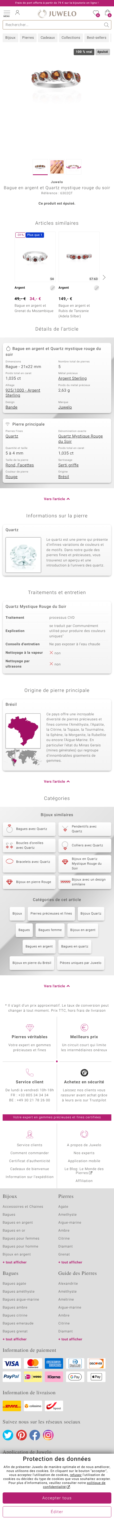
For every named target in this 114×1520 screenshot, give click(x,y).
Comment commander (29, 1153)
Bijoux (10, 37)
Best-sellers (97, 37)
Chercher (106, 24)
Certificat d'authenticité (29, 1161)
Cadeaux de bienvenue (29, 1169)
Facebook (34, 1435)
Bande (11, 407)
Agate (63, 1206)
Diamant (65, 1246)
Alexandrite (68, 1283)
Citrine (64, 1238)
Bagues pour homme (20, 1246)
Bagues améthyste (19, 1291)
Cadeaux (48, 37)
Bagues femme (50, 930)
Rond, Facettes (20, 465)
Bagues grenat (15, 1331)
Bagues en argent (39, 946)
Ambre (64, 1230)
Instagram (48, 1435)
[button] (6, 13)
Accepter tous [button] (57, 1498)
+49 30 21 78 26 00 (33, 1100)
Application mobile (84, 1161)
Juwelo (65, 407)
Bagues (24, 930)
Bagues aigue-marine (21, 1299)
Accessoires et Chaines (23, 1206)
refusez (76, 1475)
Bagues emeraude (18, 1323)
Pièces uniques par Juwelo (81, 963)
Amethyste (67, 1214)
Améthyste (67, 1291)
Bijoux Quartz (91, 913)
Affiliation (84, 1181)
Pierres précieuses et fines (51, 913)
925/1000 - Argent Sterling (23, 393)
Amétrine (66, 1299)
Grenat (64, 1254)
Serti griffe (68, 465)
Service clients (29, 1145)
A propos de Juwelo (84, 1145)
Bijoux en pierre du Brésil (31, 963)
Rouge (12, 477)
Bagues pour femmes (21, 1238)
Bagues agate (14, 1283)
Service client (29, 1082)
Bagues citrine (15, 1315)
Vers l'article (54, 499)
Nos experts (84, 1153)
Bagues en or (14, 1230)
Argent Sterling (72, 379)
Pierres (28, 37)
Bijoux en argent (82, 930)
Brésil (63, 477)
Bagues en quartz (75, 946)
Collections (71, 37)
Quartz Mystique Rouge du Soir (80, 439)
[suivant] (103, 277)
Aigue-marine (69, 1222)
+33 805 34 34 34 (34, 1095)
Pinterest (21, 1435)
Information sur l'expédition (30, 1177)
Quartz (12, 436)
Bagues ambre (15, 1307)
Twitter (8, 1435)
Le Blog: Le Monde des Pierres (84, 1171)
